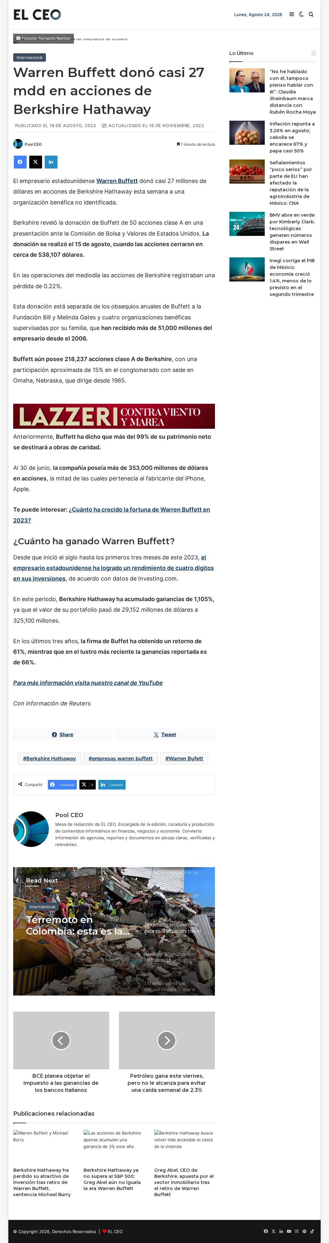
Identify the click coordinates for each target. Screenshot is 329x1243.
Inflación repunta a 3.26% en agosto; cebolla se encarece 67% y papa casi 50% (292, 137)
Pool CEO (33, 144)
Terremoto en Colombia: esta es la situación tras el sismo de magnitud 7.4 (74, 925)
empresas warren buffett (122, 758)
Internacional (29, 57)
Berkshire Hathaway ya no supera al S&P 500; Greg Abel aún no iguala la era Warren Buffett (112, 1179)
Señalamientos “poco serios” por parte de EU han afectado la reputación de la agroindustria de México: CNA (291, 183)
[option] (114, 931)
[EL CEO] (37, 14)
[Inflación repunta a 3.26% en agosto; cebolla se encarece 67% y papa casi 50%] (247, 133)
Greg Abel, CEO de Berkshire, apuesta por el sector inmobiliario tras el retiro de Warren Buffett (184, 1182)
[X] (35, 162)
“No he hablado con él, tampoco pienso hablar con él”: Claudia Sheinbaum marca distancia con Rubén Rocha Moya (293, 92)
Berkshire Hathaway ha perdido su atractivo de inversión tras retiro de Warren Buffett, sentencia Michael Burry (42, 1182)
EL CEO (115, 1231)
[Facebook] (20, 162)
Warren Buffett (117, 180)
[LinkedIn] (51, 162)
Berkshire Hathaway (51, 758)
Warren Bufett (186, 758)
